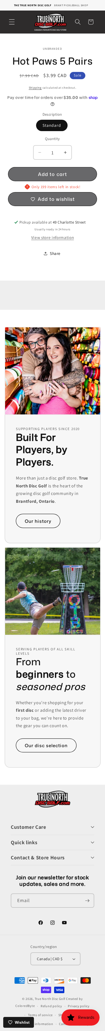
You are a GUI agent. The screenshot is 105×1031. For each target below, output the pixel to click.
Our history (38, 521)
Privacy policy (79, 1006)
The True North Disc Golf (32, 5)
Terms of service (40, 1015)
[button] (11, 21)
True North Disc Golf (50, 999)
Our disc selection (46, 745)
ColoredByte (25, 1006)
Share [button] (55, 253)
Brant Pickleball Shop (71, 5)
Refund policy (51, 1006)
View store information (52, 237)
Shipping (35, 87)
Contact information (37, 1024)
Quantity (52, 138)
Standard (52, 125)
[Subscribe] (87, 900)
